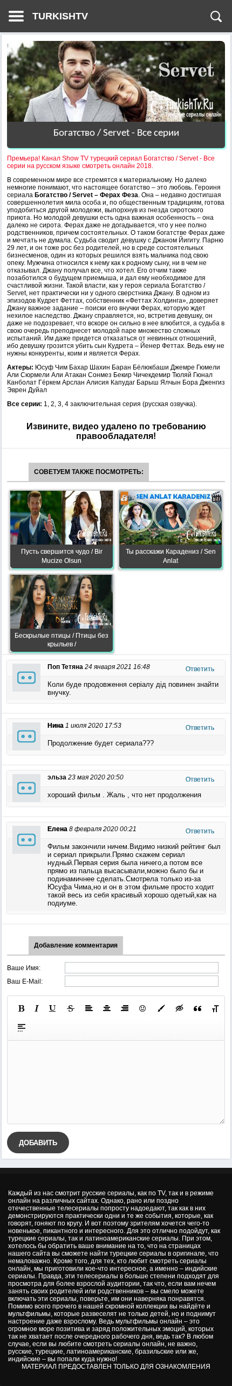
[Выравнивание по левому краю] (89, 1008)
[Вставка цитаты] (197, 1008)
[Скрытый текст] (179, 1008)
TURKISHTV (60, 16)
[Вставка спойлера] (21, 1028)
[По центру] (107, 1008)
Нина (55, 725)
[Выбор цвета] (161, 1008)
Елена (57, 829)
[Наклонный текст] (36, 1008)
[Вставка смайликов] (143, 1008)
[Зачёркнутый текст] (71, 1008)
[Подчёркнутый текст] (53, 1008)
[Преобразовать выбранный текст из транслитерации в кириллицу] (215, 1008)
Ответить (200, 669)
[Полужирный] (21, 1008)
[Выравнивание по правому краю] (124, 1008)
